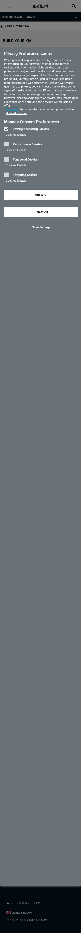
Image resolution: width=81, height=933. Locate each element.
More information (16, 113)
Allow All (41, 194)
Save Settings (41, 227)
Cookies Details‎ (16, 134)
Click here (12, 109)
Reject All (41, 211)
